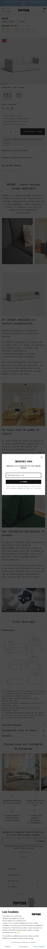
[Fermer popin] (41, 457)
